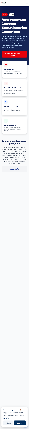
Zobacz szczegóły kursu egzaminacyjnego (14, 168)
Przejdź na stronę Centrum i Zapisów (13, 54)
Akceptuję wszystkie (19, 423)
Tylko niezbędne (8, 423)
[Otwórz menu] (26, 2)
